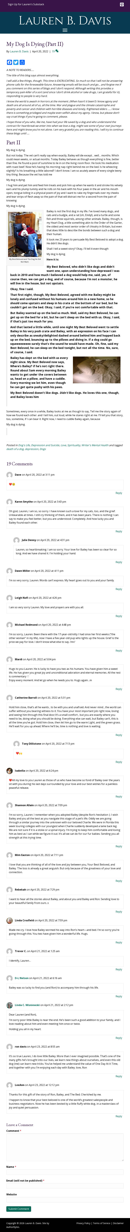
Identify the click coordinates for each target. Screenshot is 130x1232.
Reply (119, 493)
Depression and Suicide (45, 445)
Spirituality (73, 445)
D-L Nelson (22, 978)
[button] (26, 4)
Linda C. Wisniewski (27, 1005)
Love (63, 445)
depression (31, 449)
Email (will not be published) (25, 1180)
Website (11, 1194)
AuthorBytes (12, 1227)
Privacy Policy (83, 1223)
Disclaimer (118, 1223)
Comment (13, 1131)
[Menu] (65, 30)
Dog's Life (24, 445)
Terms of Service (101, 1223)
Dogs (43, 449)
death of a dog (15, 449)
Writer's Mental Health (94, 445)
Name (11, 1167)
